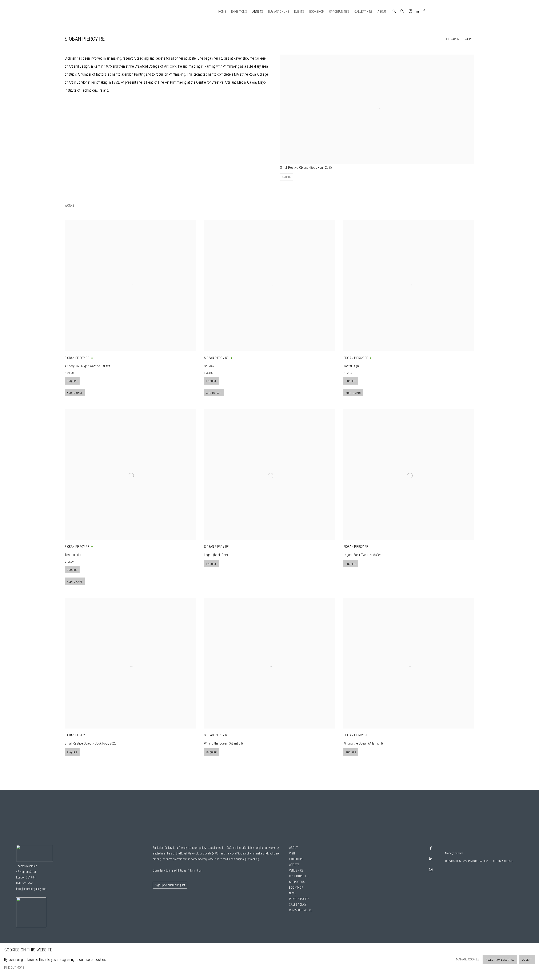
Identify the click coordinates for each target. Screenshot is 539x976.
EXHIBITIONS (296, 859)
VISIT (292, 853)
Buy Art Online (278, 11)
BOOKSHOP (296, 887)
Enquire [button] (72, 381)
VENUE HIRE (296, 870)
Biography (451, 39)
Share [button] (287, 176)
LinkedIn (417, 11)
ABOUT (293, 847)
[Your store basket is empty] (401, 11)
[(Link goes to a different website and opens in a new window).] (31, 926)
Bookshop (316, 11)
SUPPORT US (297, 882)
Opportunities (339, 11)
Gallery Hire (363, 11)
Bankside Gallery (126, 11)
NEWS (292, 893)
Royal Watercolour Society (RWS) (199, 853)
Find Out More (14, 967)
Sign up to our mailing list (170, 885)
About (382, 11)
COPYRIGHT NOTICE (300, 910)
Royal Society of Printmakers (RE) (250, 853)
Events (299, 11)
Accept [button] (527, 959)
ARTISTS (294, 864)
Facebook (424, 11)
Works (469, 39)
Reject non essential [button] (500, 959)
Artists (257, 11)
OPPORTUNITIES (298, 876)
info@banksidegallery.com (31, 888)
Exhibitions (239, 11)
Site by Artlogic (503, 861)
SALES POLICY (297, 904)
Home (222, 11)
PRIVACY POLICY (299, 899)
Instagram (410, 11)
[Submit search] (394, 10)
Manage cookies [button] (454, 853)
